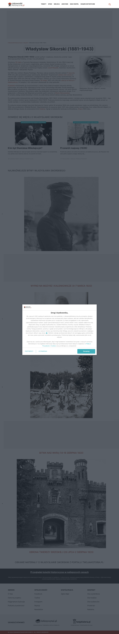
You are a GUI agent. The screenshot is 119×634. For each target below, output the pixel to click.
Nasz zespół (74, 4)
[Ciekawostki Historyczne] (17, 4)
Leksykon (65, 4)
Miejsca (57, 4)
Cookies (53, 346)
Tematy (43, 4)
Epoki (50, 4)
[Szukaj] (109, 4)
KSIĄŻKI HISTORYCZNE (88, 4)
